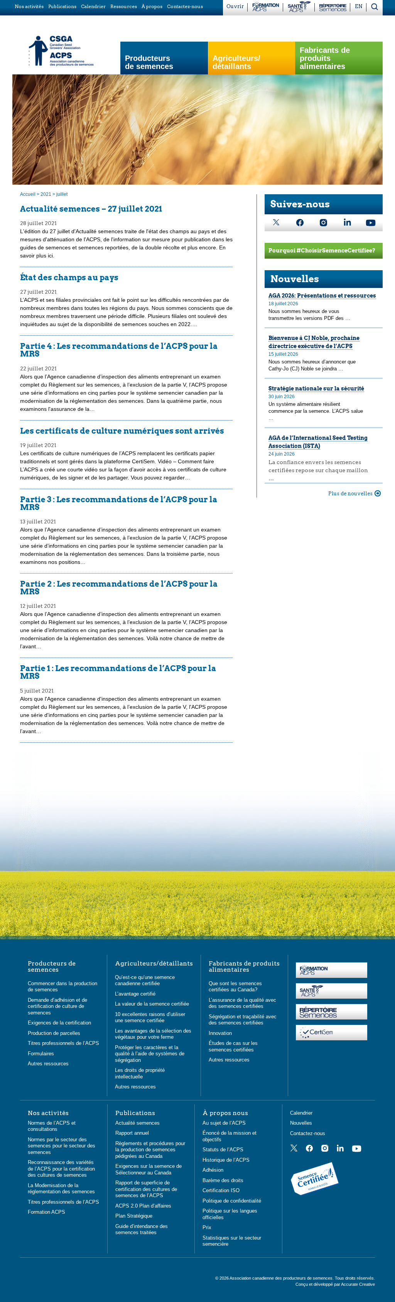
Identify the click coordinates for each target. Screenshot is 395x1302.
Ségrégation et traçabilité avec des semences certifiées (243, 1020)
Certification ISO (221, 1190)
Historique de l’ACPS (226, 1160)
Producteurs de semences (149, 62)
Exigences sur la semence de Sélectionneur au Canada (148, 1169)
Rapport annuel (132, 1133)
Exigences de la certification (59, 1023)
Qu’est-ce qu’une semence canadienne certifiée (145, 980)
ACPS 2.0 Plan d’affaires (143, 1206)
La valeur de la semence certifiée (152, 1004)
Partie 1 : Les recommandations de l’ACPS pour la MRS (118, 672)
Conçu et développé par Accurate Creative (335, 1284)
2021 (46, 194)
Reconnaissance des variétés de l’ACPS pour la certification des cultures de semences (61, 1168)
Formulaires (41, 1053)
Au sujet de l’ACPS (224, 1123)
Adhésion (213, 1170)
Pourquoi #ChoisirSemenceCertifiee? (321, 250)
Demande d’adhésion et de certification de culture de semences (57, 1006)
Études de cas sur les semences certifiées (233, 1046)
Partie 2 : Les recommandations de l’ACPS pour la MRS (119, 587)
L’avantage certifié (135, 994)
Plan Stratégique (133, 1216)
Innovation (220, 1033)
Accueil (27, 194)
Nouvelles (294, 278)
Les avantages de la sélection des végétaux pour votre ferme (153, 1034)
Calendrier (301, 1113)
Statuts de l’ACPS (223, 1149)
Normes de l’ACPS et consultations (52, 1126)
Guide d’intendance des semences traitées (141, 1229)
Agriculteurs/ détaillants (236, 62)
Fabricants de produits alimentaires (325, 58)
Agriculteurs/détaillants (154, 964)
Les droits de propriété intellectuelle (140, 1073)
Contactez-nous (307, 1133)
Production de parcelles (54, 1033)
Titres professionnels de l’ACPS (63, 1043)
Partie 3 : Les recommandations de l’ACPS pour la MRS (119, 503)
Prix (207, 1227)
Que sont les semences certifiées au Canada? (235, 987)
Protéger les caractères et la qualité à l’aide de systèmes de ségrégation (149, 1054)
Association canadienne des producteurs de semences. (282, 1278)
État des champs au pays (69, 277)
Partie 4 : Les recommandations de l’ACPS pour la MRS (119, 349)
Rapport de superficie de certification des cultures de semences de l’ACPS (146, 1189)
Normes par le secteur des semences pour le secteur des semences (61, 1146)
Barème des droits (223, 1180)
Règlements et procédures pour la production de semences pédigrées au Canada (150, 1150)
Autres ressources (48, 1063)
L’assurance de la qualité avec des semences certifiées (242, 1003)
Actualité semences (137, 1123)
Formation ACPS (46, 1212)
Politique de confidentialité (232, 1201)
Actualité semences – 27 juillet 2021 (91, 209)
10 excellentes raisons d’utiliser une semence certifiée (150, 1017)
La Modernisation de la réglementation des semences (61, 1189)
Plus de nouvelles (350, 493)
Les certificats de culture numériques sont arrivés (122, 431)
